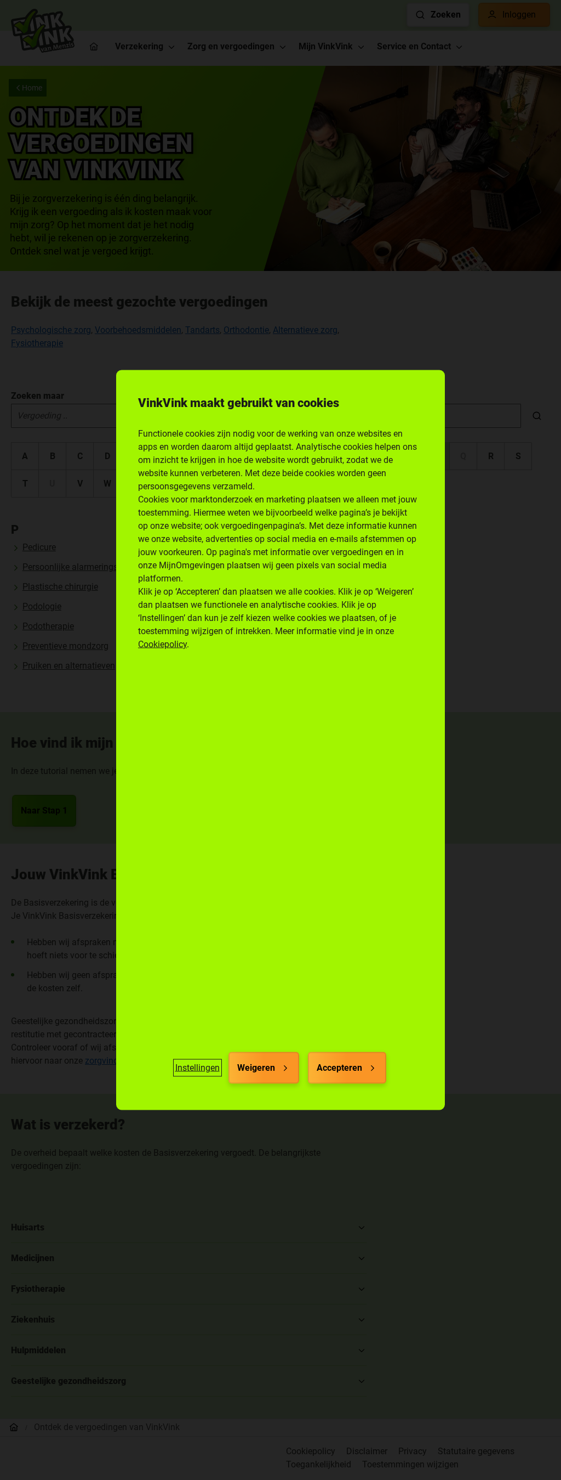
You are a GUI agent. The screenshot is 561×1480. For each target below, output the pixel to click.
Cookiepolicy (162, 644)
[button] (197, 1068)
